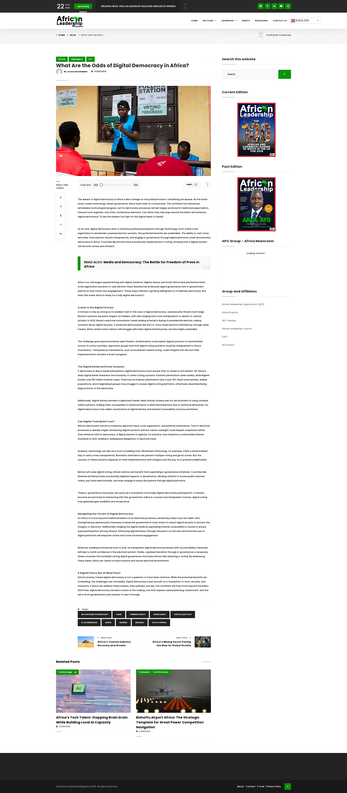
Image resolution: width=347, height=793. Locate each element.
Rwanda (139, 622)
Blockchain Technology (94, 614)
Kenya (108, 622)
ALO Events (228, 344)
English (302, 20)
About (240, 786)
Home (194, 20)
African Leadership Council (236, 328)
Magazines (261, 20)
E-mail (260, 786)
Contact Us (280, 20)
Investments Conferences (153, 672)
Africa (61, 59)
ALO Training (229, 320)
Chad (119, 614)
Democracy (159, 614)
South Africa (159, 622)
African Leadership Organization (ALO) (243, 304)
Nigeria (123, 622)
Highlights (77, 59)
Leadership (227, 20)
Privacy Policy (273, 786)
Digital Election (182, 614)
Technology (65, 672)
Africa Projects (230, 312)
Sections (208, 20)
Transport (144, 672)
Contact (250, 786)
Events (246, 20)
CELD (224, 336)
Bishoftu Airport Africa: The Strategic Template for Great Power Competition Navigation (170, 722)
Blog (73, 35)
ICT (90, 59)
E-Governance (89, 622)
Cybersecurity (137, 614)
